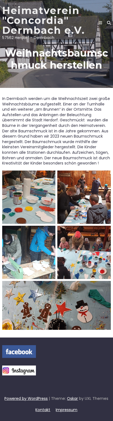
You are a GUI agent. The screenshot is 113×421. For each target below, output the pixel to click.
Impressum (66, 409)
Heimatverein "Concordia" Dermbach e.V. (43, 20)
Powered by (16, 398)
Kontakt (42, 409)
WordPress (38, 398)
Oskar (72, 398)
